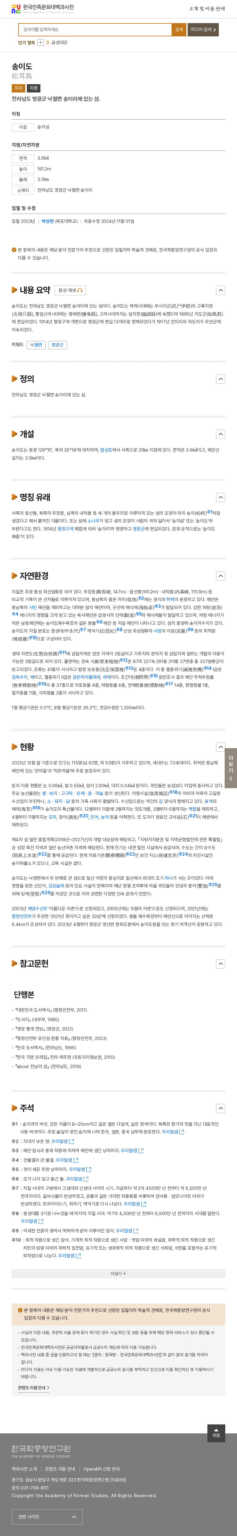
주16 (42, 684)
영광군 (58, 345)
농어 (105, 817)
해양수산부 (38, 908)
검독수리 (19, 677)
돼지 (59, 801)
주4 (15, 614)
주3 (157, 606)
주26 (45, 892)
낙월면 (36, 345)
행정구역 (65, 529)
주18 (173, 792)
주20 (83, 815)
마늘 (100, 793)
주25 (212, 884)
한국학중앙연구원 (41, 1451)
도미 (53, 817)
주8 (119, 629)
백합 (193, 809)
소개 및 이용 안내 (207, 9)
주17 (169, 684)
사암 (158, 631)
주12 (123, 660)
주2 (141, 598)
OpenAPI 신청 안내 (102, 1469)
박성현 (48, 221)
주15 (154, 676)
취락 (170, 599)
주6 (99, 622)
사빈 (33, 607)
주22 (42, 854)
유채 (81, 793)
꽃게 (209, 801)
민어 (94, 817)
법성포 (106, 450)
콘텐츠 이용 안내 (31, 1387)
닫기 (220, 290)
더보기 (116, 1273)
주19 (36, 807)
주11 (62, 652)
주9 (190, 629)
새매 (107, 677)
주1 (209, 512)
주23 (130, 854)
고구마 (67, 793)
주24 (183, 854)
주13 (129, 668)
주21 (193, 815)
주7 (83, 629)
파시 (169, 878)
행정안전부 (21, 916)
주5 (138, 614)
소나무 (94, 521)
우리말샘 (170, 1132)
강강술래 (56, 886)
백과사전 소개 (24, 1469)
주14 (207, 668)
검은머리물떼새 (86, 677)
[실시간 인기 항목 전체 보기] (40, 42)
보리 (53, 793)
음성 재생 (67, 290)
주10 (33, 637)
